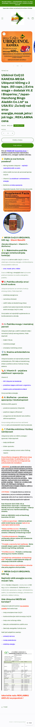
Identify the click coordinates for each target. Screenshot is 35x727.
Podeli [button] (6, 707)
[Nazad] (13, 66)
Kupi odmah (17, 145)
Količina (3, 129)
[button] (2, 18)
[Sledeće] (22, 66)
